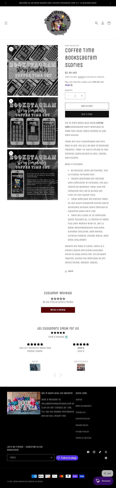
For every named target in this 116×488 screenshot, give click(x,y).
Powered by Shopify (35, 481)
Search (79, 399)
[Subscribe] (51, 457)
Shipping (81, 77)
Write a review (58, 309)
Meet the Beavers (84, 406)
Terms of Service (83, 438)
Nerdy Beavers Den (20, 481)
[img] (58, 333)
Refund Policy (82, 425)
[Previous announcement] (5, 3)
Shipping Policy (83, 419)
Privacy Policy (82, 431)
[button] (6, 23)
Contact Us (80, 412)
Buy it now (87, 114)
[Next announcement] (110, 3)
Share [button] (70, 271)
